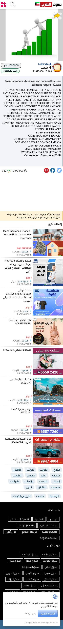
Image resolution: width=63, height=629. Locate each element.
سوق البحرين (13, 573)
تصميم (31, 475)
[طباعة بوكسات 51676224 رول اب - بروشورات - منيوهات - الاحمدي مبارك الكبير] (48, 284)
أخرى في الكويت (21, 496)
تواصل (17, 469)
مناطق (41, 487)
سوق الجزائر (14, 579)
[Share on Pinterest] (47, 171)
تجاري (29, 487)
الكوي (57, 469)
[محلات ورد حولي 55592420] (48, 374)
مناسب (55, 487)
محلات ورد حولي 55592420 (17, 349)
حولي (25, 311)
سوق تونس (32, 579)
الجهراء (25, 370)
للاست (43, 481)
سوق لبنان (15, 560)
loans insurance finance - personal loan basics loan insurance (17, 234)
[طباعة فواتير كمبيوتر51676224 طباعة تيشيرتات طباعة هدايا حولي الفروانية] (48, 314)
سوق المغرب (29, 554)
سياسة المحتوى (48, 525)
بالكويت (17, 475)
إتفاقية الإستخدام (19, 519)
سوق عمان (30, 585)
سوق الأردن (32, 573)
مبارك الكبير (23, 281)
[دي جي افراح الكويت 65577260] (48, 433)
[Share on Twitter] (59, 171)
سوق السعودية (30, 566)
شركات (14, 481)
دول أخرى (11, 531)
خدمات (56, 475)
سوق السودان (49, 585)
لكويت (30, 469)
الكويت (25, 252)
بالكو (43, 475)
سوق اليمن (51, 566)
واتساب (29, 481)
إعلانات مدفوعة (48, 537)
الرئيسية (54, 496)
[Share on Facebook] (53, 171)
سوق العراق (50, 579)
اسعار (56, 481)
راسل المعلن (10, 70)
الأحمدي (24, 459)
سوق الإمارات (49, 554)
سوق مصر (32, 560)
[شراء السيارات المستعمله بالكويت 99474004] (48, 463)
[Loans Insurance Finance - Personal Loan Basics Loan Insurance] (48, 255)
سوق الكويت (50, 560)
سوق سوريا (50, 573)
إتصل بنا (39, 519)
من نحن (53, 519)
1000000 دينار (11, 65)
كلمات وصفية (49, 531)
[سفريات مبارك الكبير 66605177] (48, 403)
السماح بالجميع (48, 613)
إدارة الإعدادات (29, 613)
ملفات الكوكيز (26, 525)
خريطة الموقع (29, 531)
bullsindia (43, 64)
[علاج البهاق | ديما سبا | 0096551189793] (48, 344)
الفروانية (24, 430)
